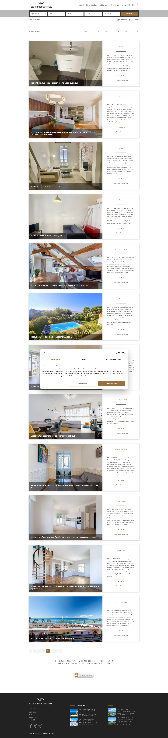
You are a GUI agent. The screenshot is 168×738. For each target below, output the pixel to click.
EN (133, 5)
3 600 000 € (121, 631)
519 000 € (121, 278)
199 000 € (121, 179)
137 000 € (121, 228)
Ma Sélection (104, 5)
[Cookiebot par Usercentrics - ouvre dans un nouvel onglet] (117, 353)
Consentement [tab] (55, 359)
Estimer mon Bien (91, 5)
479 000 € (121, 529)
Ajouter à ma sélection (122, 80)
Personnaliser (82, 383)
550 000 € (121, 480)
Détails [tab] (84, 359)
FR (129, 5)
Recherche (129, 13)
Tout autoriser (112, 383)
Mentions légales (35, 715)
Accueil (82, 5)
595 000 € (121, 329)
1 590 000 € (121, 127)
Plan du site (33, 717)
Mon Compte (115, 5)
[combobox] (38, 14)
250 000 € (121, 428)
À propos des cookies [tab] (113, 359)
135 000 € (121, 75)
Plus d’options (135, 19)
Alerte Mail (123, 19)
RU (137, 5)
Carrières (32, 712)
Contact (123, 5)
